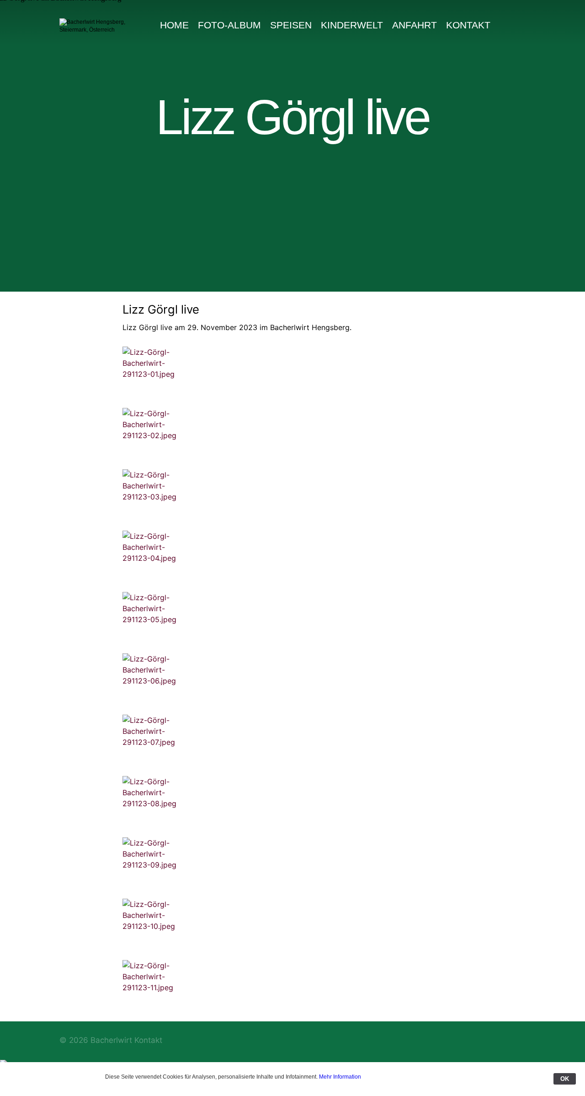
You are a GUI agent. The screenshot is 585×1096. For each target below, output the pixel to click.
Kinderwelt (352, 25)
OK (564, 1078)
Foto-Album (229, 25)
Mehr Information (340, 1077)
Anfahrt (414, 25)
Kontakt (468, 25)
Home (174, 25)
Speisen (291, 25)
